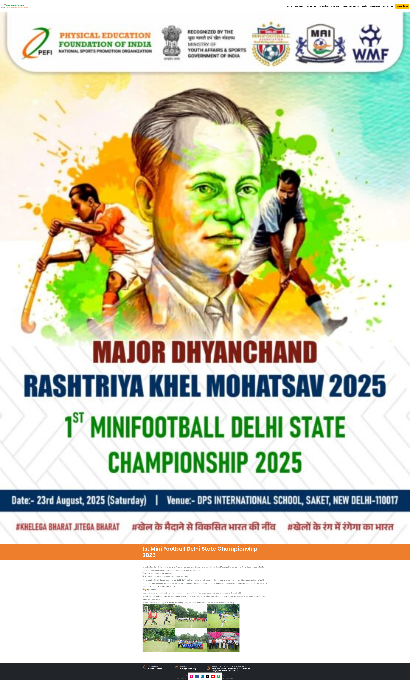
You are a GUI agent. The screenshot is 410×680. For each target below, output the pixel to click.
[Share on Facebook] (197, 676)
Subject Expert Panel (350, 6)
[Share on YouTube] (213, 676)
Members (299, 6)
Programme (311, 6)
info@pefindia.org (188, 668)
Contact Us (388, 6)
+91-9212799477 (155, 668)
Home (289, 6)
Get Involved (375, 6)
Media (364, 6)
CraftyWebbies (227, 678)
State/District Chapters (328, 6)
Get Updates (402, 6)
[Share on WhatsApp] (218, 676)
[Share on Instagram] (191, 676)
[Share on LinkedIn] (202, 676)
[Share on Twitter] (207, 676)
